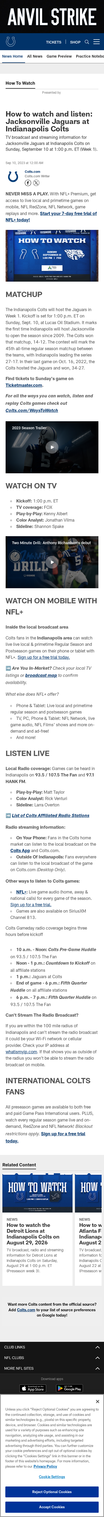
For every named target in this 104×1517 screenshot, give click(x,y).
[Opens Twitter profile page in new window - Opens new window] (36, 183)
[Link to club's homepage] (10, 39)
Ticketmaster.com (24, 385)
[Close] (97, 1401)
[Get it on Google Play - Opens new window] (69, 1391)
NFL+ (21, 891)
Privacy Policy (45, 1466)
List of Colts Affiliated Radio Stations (50, 816)
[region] (52, 1455)
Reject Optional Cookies (52, 1492)
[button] (52, 447)
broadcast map (41, 676)
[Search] (87, 41)
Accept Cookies (52, 1507)
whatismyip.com (21, 1051)
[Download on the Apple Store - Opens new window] (32, 1389)
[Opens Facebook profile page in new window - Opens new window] (28, 183)
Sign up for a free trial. (30, 904)
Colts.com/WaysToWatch (32, 411)
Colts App (20, 850)
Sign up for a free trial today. (44, 657)
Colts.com (32, 171)
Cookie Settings (52, 1477)
